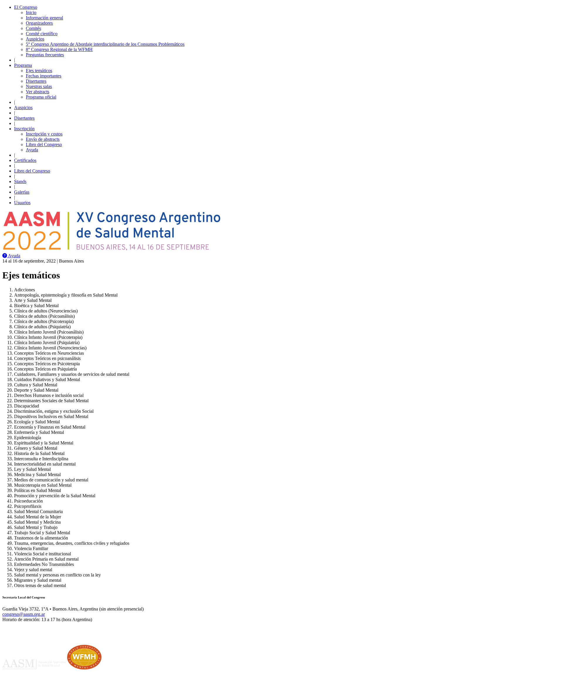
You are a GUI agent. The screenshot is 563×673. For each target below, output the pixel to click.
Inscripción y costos (44, 133)
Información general (44, 17)
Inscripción (24, 128)
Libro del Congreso (44, 144)
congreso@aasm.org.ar (23, 614)
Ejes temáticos (39, 70)
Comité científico (41, 33)
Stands (20, 181)
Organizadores (39, 23)
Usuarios (22, 202)
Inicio (31, 12)
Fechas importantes (43, 75)
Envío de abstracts (43, 139)
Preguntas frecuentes (45, 54)
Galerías (21, 192)
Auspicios (35, 38)
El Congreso (25, 7)
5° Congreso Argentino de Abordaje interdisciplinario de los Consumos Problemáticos (105, 44)
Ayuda (32, 149)
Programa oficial (41, 96)
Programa (23, 65)
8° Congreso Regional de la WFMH (59, 49)
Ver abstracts (37, 91)
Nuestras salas (39, 86)
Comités (33, 28)
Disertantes (36, 81)
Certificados (25, 160)
